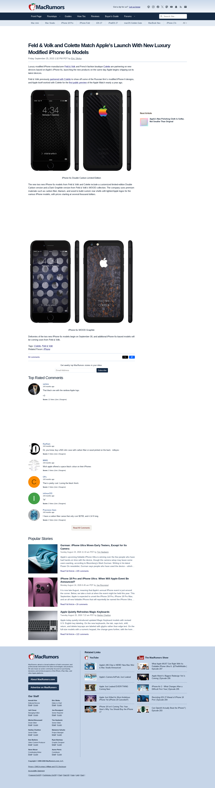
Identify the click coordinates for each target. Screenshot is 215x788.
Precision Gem (49, 510)
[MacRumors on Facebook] (157, 6)
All (185, 23)
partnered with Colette (60, 79)
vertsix (46, 384)
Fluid (60, 775)
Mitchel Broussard (35, 720)
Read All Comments (81, 528)
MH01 (45, 460)
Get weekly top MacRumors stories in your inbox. (81, 365)
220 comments (82, 571)
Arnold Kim (32, 700)
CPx (45, 477)
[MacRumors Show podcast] (148, 6)
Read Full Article (67, 571)
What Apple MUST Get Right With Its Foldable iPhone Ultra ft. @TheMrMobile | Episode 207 (169, 666)
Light (77, 775)
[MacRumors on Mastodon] (166, 6)
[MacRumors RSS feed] (180, 6)
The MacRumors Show (156, 657)
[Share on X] (125, 357)
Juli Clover (32, 710)
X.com (35, 705)
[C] (34, 487)
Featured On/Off (35, 775)
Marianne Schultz (58, 730)
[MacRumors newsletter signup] (185, 6)
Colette (106, 66)
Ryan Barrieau (57, 740)
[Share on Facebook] (132, 357)
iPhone (47, 349)
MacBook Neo (154, 23)
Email (30, 705)
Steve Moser (33, 749)
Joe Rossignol (103, 585)
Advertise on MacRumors (44, 687)
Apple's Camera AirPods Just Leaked (115, 677)
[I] (34, 504)
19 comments (82, 604)
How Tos (81, 16)
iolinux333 (47, 493)
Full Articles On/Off (49, 775)
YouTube (94, 657)
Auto (73, 775)
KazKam (46, 444)
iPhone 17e (171, 23)
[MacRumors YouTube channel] (171, 6)
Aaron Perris (56, 749)
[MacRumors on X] (162, 6)
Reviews (95, 16)
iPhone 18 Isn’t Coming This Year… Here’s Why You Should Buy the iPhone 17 (116, 709)
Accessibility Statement (36, 771)
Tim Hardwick (103, 552)
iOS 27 (99, 23)
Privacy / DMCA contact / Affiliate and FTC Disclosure (47, 766)
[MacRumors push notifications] (176, 6)
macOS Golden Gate (133, 23)
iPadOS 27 (113, 23)
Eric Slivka (76, 58)
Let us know (134, 7)
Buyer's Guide (112, 16)
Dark (82, 775)
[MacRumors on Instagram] (153, 6)
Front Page (36, 16)
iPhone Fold (85, 23)
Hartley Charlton (104, 615)
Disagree (63, 399)
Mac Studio (50, 23)
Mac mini (35, 23)
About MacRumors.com (43, 679)
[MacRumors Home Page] (46, 7)
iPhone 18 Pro (67, 23)
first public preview (78, 82)
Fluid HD (66, 775)
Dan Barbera (33, 740)
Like (56, 399)
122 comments (82, 634)
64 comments (34, 357)
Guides (68, 16)
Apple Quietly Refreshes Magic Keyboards (84, 612)
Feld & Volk (69, 66)
